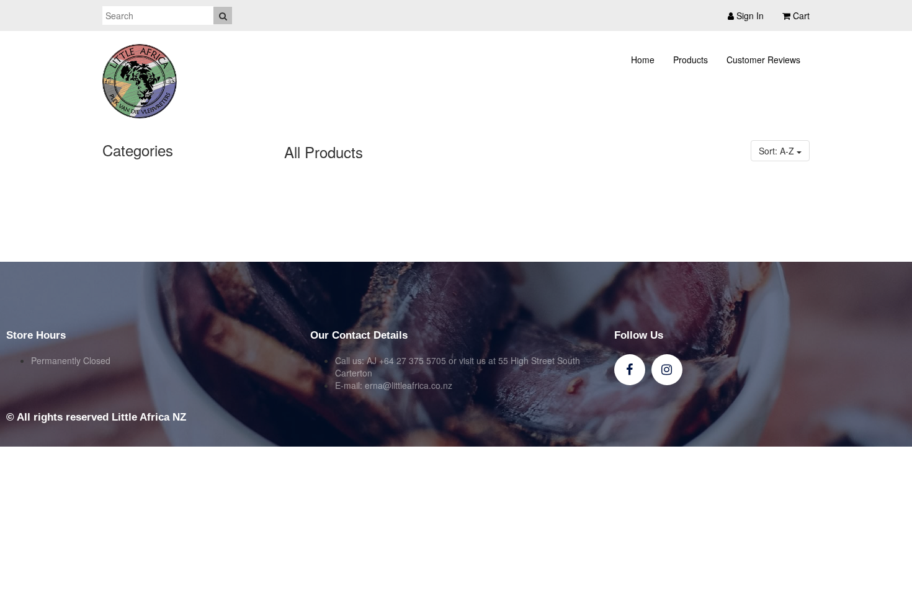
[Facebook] (629, 369)
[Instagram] (666, 369)
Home (643, 59)
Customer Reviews (763, 59)
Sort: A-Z (778, 151)
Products (690, 59)
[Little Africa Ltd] (139, 81)
